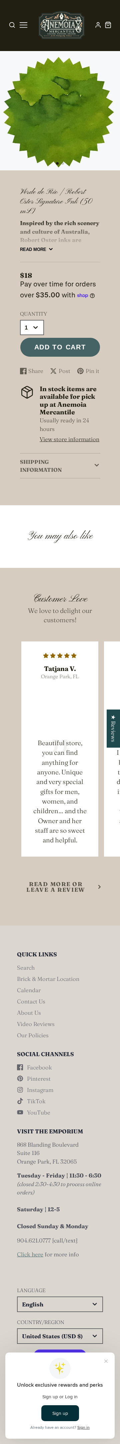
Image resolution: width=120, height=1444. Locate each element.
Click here (30, 1254)
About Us (29, 1012)
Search (26, 967)
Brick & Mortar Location (48, 978)
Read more (33, 249)
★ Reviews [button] (113, 728)
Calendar (29, 990)
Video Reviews (36, 1023)
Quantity (33, 314)
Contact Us (31, 1001)
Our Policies (33, 1035)
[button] (57, 163)
